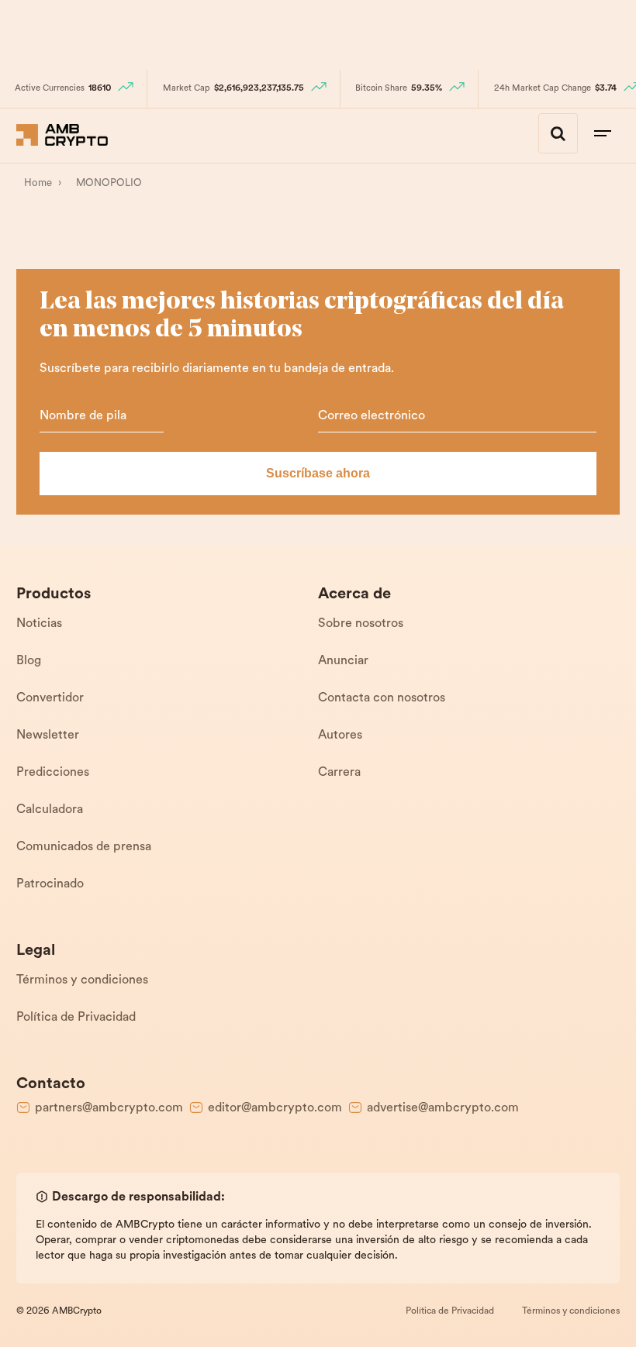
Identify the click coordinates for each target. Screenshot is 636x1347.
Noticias (39, 624)
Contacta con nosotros (381, 698)
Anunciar (343, 661)
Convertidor (50, 698)
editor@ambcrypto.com (275, 1108)
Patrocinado (50, 884)
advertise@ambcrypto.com (443, 1108)
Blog (28, 661)
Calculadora (49, 810)
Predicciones (52, 773)
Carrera (339, 773)
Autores (340, 735)
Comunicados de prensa (83, 847)
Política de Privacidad (76, 1017)
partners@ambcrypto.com (109, 1108)
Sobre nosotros (360, 624)
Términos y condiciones (82, 980)
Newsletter (47, 735)
